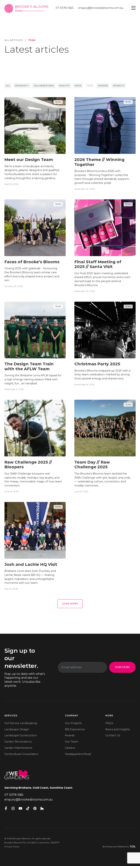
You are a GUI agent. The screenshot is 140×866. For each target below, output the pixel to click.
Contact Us (112, 735)
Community (22, 85)
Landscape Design (16, 729)
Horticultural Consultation (21, 754)
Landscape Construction (20, 735)
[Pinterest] (34, 808)
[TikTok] (27, 808)
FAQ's (109, 723)
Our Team (71, 741)
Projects (118, 85)
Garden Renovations (18, 741)
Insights (64, 85)
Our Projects (73, 723)
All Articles (13, 40)
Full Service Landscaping (20, 723)
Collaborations (44, 85)
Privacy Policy (11, 846)
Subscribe (122, 667)
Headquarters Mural (78, 754)
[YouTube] (20, 808)
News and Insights (117, 729)
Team (32, 40)
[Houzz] (42, 808)
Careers (70, 747)
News (78, 85)
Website (122, 846)
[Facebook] (5, 808)
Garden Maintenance (18, 747)
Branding (107, 846)
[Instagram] (13, 808)
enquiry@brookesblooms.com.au (100, 8)
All (8, 85)
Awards (103, 85)
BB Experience (75, 729)
